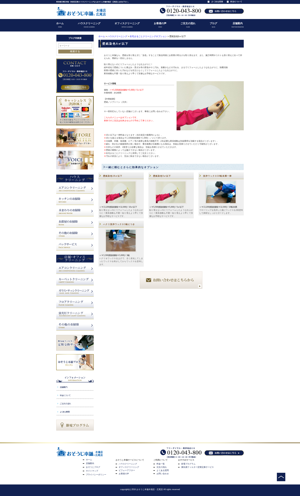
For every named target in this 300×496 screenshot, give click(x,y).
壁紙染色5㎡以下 (162, 176)
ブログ (213, 23)
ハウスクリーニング (89, 23)
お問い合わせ (163, 473)
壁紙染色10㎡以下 (112, 176)
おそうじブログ (93, 467)
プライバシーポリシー (96, 474)
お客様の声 (160, 23)
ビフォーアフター (127, 470)
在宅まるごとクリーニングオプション (148, 36)
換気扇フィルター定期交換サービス (197, 467)
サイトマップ (92, 471)
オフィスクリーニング (127, 23)
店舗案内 (238, 23)
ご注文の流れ (187, 23)
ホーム (60, 23)
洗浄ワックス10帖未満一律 (217, 176)
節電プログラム (188, 464)
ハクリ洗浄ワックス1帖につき (119, 224)
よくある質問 (163, 470)
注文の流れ (162, 467)
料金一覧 (161, 464)
